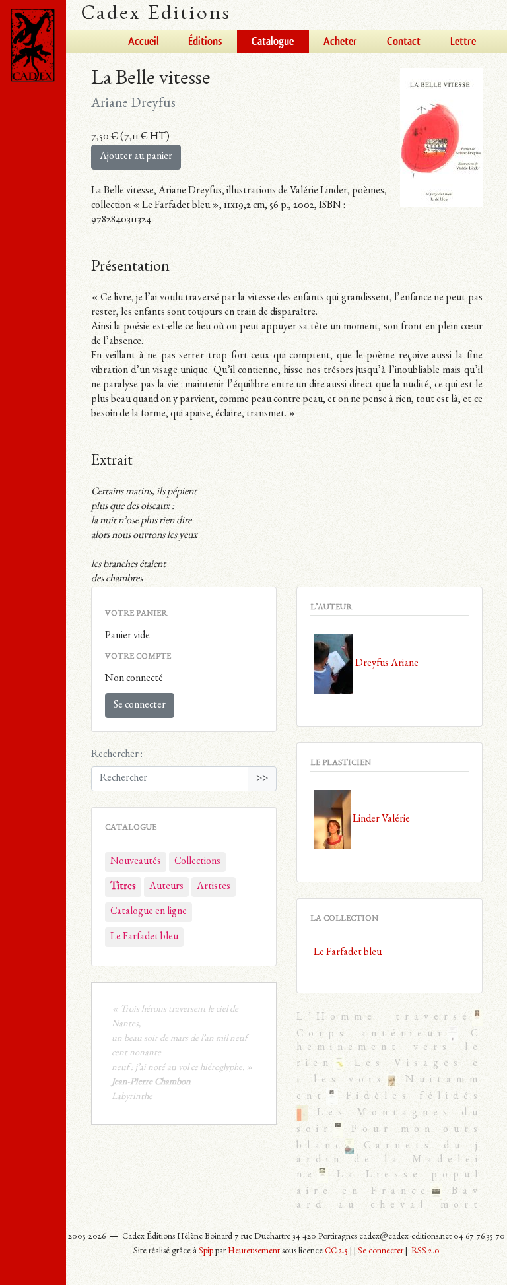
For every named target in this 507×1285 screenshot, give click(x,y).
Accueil (143, 41)
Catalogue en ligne (148, 912)
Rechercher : (117, 755)
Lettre (463, 41)
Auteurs (166, 887)
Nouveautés (135, 862)
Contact (404, 41)
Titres (123, 887)
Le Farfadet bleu (144, 937)
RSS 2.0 (424, 1251)
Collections (197, 862)
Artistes (213, 887)
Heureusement (254, 1251)
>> (262, 779)
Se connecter (140, 705)
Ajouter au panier (136, 157)
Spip (206, 1251)
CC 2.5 (336, 1251)
